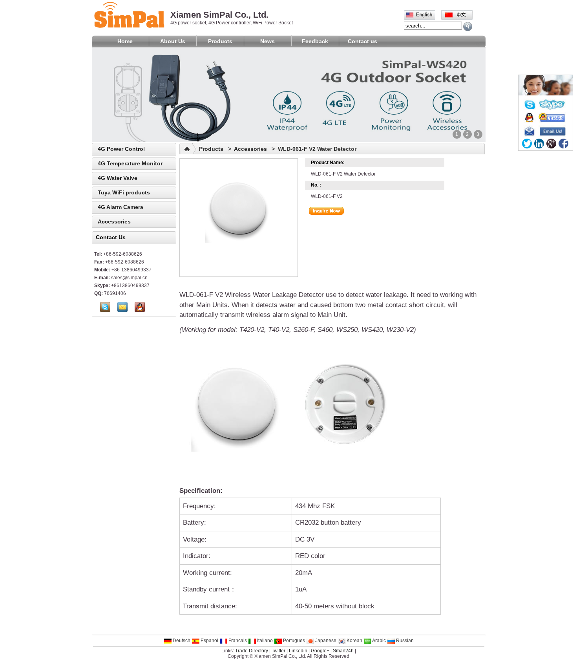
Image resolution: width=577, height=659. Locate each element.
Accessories (114, 221)
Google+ (320, 651)
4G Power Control (121, 149)
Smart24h (343, 651)
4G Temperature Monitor (130, 163)
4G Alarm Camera (120, 207)
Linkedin (298, 651)
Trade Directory (251, 651)
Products (220, 41)
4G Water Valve (117, 178)
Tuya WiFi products (124, 192)
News (267, 41)
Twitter (278, 651)
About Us (172, 41)
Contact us (362, 41)
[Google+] (551, 143)
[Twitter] (527, 143)
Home (125, 41)
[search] (467, 26)
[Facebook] (563, 143)
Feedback (315, 41)
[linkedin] (539, 143)
